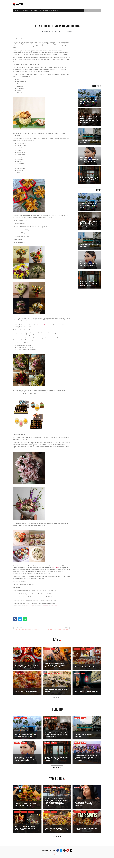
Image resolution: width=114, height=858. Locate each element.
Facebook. (54, 605)
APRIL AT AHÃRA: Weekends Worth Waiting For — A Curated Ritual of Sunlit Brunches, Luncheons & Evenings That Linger (56, 802)
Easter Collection (65, 333)
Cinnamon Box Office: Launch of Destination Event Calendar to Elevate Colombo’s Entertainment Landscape (86, 758)
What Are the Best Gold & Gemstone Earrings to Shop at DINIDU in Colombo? (25, 759)
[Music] (71, 850)
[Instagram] (64, 850)
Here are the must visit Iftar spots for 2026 (86, 829)
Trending (24, 718)
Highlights (63, 31)
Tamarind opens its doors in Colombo (84, 735)
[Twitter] (61, 850)
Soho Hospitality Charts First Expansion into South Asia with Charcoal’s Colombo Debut (55, 665)
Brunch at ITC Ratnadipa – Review (86, 667)
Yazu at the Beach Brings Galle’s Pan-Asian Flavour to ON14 (26, 735)
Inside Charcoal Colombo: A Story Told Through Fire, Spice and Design (56, 759)
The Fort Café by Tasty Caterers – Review (56, 690)
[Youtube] (67, 850)
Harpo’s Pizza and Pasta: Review (26, 691)
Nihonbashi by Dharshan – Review (86, 691)
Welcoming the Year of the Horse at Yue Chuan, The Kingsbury (26, 666)
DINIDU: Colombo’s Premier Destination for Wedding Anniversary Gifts (84, 803)
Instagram (46, 605)
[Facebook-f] (57, 850)
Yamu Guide (69, 31)
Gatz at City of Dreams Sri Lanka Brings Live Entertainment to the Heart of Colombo (56, 734)
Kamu (23, 673)
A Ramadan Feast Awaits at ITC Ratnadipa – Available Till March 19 (56, 829)
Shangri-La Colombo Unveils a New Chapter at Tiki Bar (25, 804)
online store (55, 568)
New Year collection (42, 325)
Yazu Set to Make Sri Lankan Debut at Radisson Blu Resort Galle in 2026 (25, 828)
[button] (57, 698)
